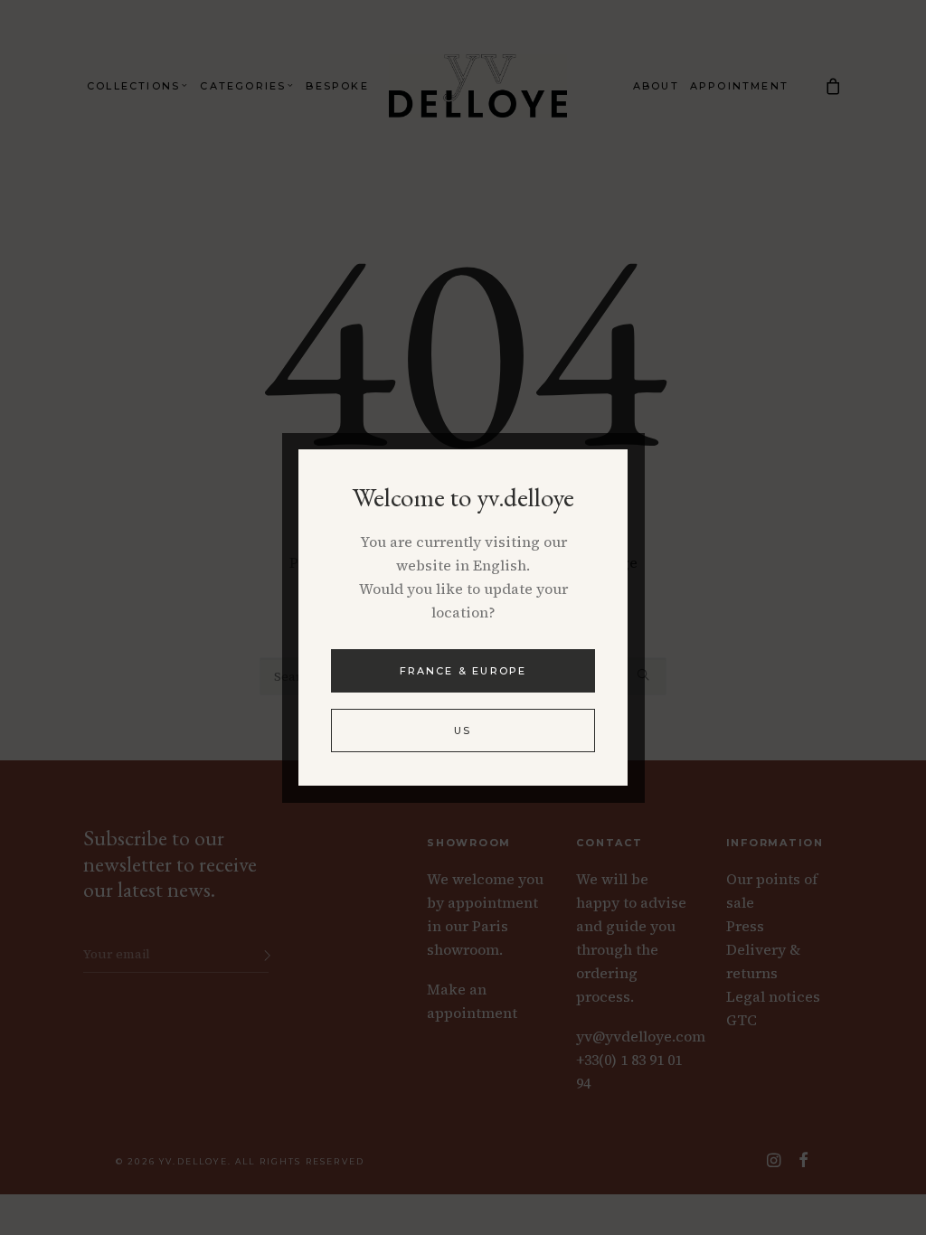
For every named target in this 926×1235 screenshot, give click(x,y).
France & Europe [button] (463, 671)
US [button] (462, 730)
